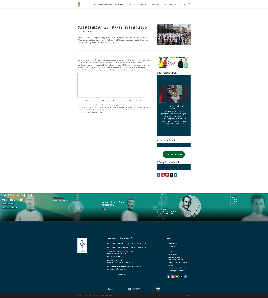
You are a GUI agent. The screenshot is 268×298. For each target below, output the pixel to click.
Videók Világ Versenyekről (177, 262)
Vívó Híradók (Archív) (175, 260)
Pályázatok (119, 4)
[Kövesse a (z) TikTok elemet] (171, 175)
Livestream (173, 154)
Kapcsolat (172, 4)
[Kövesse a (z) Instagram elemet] (163, 175)
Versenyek (129, 4)
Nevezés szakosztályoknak (177, 268)
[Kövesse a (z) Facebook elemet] (158, 175)
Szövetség (155, 4)
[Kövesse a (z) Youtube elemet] (167, 175)
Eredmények (142, 4)
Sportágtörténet (174, 257)
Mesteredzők (173, 254)
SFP (165, 4)
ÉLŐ (180, 4)
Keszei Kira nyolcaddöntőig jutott (174, 107)
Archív (90, 32)
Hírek (94, 4)
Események (172, 246)
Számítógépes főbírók (176, 271)
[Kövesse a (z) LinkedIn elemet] (175, 175)
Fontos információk (106, 4)
